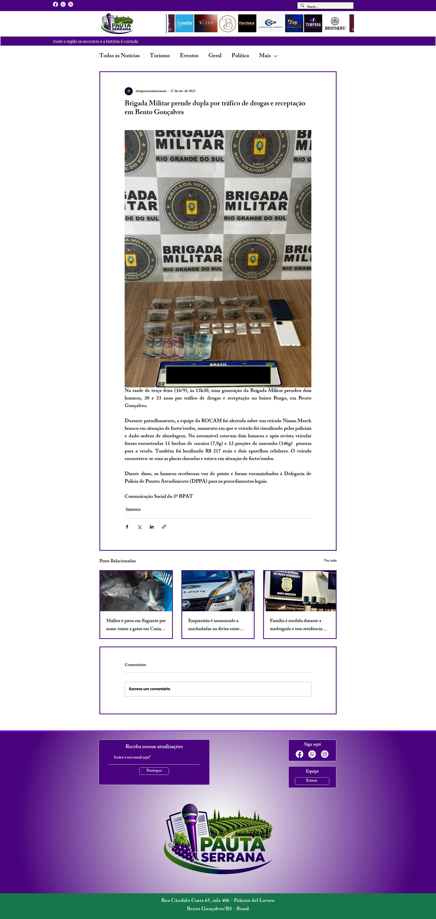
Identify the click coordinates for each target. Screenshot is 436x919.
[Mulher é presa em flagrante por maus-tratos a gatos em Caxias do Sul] (136, 591)
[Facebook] (55, 4)
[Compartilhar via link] (164, 526)
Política (240, 56)
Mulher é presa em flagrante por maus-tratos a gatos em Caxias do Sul (136, 625)
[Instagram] (70, 4)
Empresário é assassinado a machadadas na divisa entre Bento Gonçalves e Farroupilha (217, 625)
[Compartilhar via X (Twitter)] (139, 526)
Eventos (189, 56)
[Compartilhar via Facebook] (127, 526)
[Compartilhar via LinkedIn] (151, 526)
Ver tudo (330, 561)
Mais (265, 56)
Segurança (133, 509)
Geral (215, 56)
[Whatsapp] (63, 4)
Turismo (160, 56)
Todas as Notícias (119, 56)
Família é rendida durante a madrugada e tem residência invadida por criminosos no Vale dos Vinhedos (296, 625)
